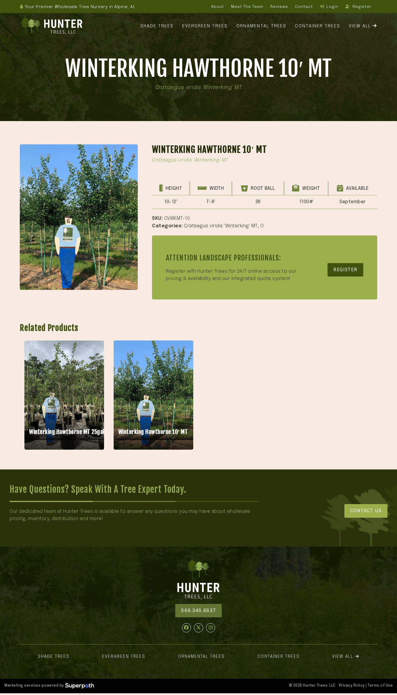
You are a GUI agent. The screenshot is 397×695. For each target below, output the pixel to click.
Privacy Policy (352, 685)
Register (345, 270)
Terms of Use (380, 685)
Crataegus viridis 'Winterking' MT (221, 226)
